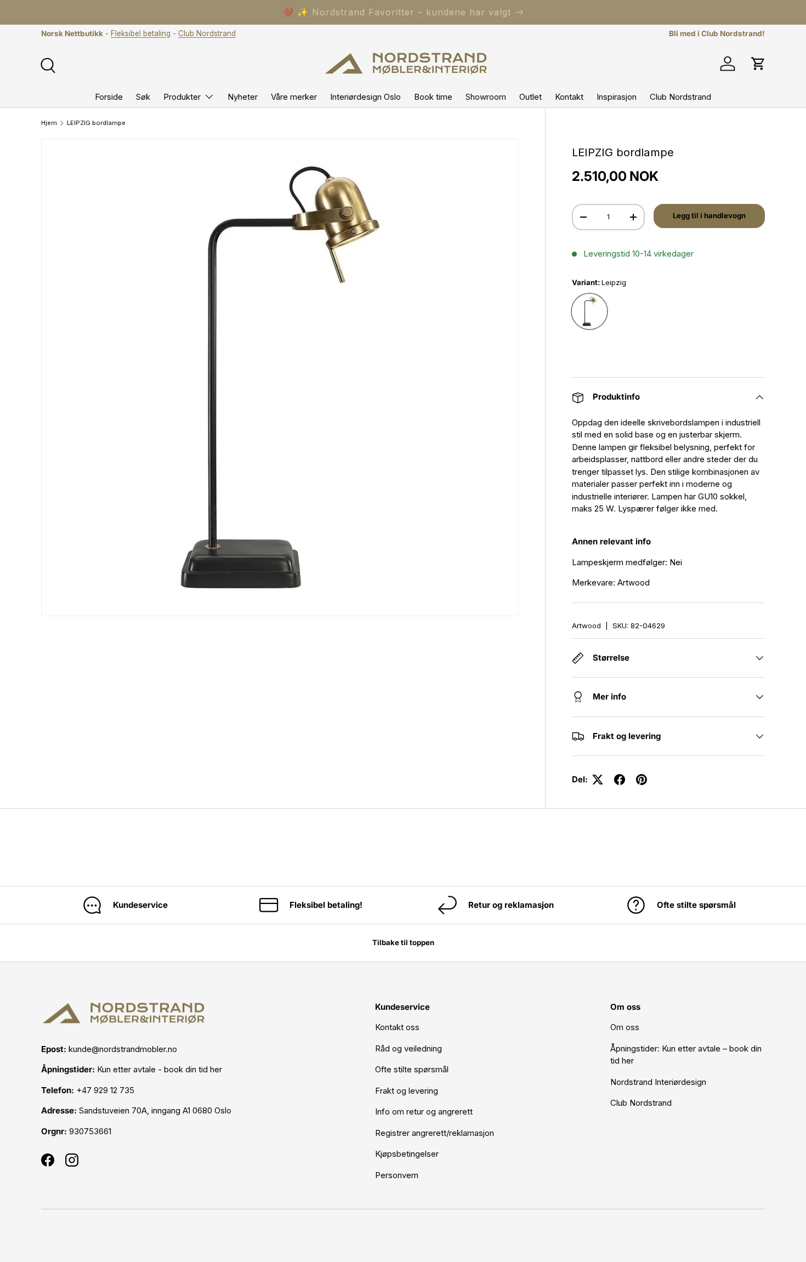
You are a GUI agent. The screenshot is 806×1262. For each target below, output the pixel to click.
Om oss (624, 1027)
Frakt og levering (406, 1090)
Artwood (586, 625)
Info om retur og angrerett (424, 1111)
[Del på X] (598, 780)
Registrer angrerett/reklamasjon (434, 1133)
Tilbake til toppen (403, 942)
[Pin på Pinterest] (641, 780)
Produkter (182, 97)
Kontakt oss (397, 1027)
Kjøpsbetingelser (407, 1154)
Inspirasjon (617, 97)
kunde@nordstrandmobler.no (123, 1049)
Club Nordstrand (207, 33)
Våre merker (294, 97)
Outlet (530, 97)
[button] (758, 64)
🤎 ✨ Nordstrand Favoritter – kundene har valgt (396, 12)
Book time (433, 97)
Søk (143, 97)
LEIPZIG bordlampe (96, 123)
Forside (109, 97)
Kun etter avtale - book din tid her (159, 1069)
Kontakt (569, 97)
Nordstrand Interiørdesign (658, 1082)
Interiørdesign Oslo (365, 97)
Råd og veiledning (408, 1048)
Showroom (486, 97)
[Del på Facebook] (620, 780)
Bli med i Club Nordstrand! (717, 33)
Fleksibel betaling (141, 33)
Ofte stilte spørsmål (412, 1069)
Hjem (49, 123)
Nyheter (243, 97)
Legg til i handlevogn (709, 215)
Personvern (396, 1175)
